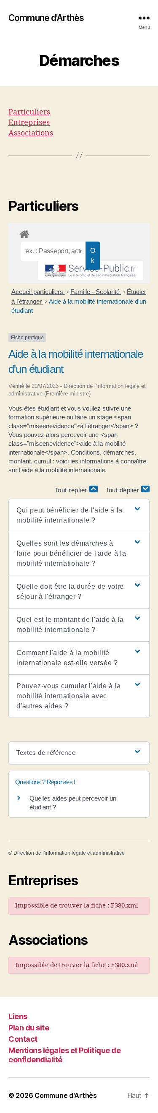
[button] (78, 515)
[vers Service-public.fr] (90, 270)
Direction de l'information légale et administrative (69, 853)
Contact (22, 1039)
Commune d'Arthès (46, 17)
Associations (30, 133)
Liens (17, 1016)
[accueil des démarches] (79, 232)
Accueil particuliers (38, 291)
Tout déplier (124, 490)
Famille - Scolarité (95, 291)
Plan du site (28, 1027)
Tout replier (72, 490)
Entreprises (29, 122)
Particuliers (29, 112)
